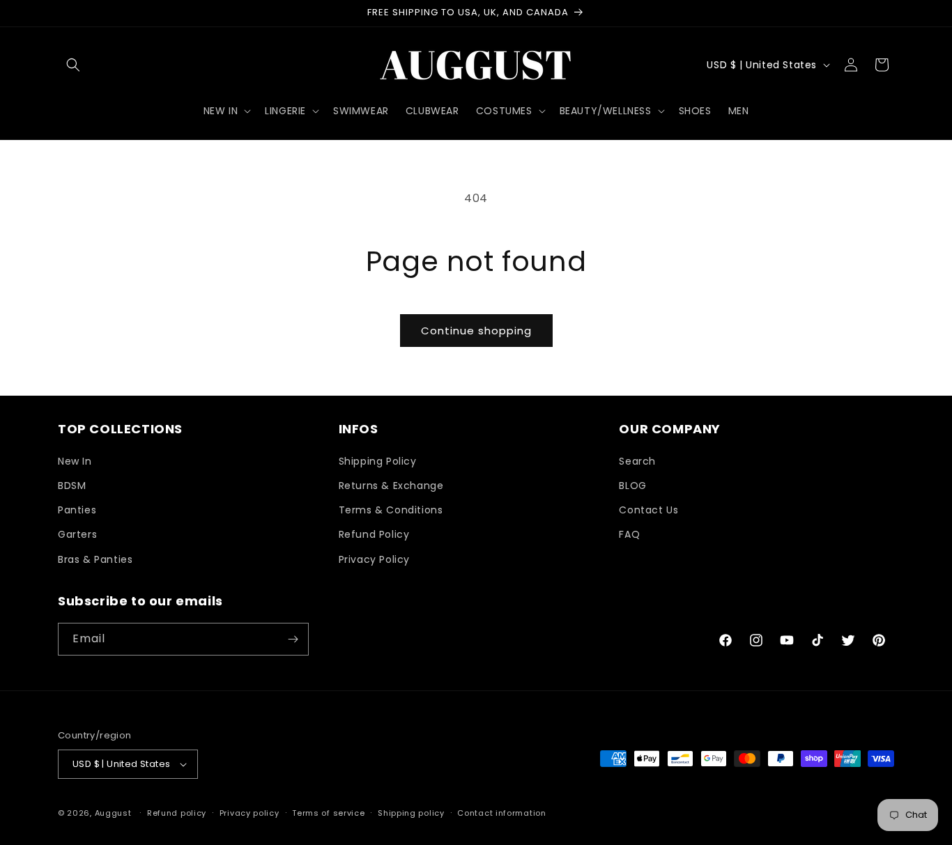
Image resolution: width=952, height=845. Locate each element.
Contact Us (648, 510)
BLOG (632, 486)
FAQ (629, 534)
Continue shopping (476, 330)
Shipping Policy (378, 461)
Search (637, 461)
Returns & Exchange (391, 486)
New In (75, 461)
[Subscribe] (292, 639)
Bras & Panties (95, 559)
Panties (77, 510)
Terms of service (328, 813)
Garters (77, 534)
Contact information (501, 813)
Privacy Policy (374, 559)
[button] (73, 64)
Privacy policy (249, 813)
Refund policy (176, 813)
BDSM (72, 486)
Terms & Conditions (391, 510)
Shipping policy (411, 813)
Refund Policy (374, 534)
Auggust (115, 813)
